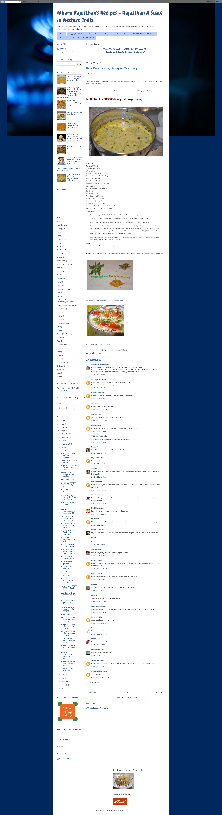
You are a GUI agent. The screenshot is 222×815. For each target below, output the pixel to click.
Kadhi (93, 353)
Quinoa (59, 337)
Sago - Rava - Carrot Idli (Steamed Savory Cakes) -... (69, 468)
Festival (59, 293)
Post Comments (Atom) (130, 698)
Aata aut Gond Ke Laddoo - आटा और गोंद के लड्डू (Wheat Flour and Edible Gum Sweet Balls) (74, 138)
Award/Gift (61, 225)
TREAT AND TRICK (97, 436)
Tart (58, 373)
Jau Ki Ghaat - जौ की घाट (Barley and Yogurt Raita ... (68, 485)
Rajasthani (99, 353)
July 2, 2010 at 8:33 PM (98, 545)
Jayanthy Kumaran (97, 380)
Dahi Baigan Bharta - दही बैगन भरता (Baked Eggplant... (68, 633)
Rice (58, 348)
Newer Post (92, 692)
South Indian (61, 362)
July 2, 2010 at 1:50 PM (98, 503)
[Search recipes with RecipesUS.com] (63, 759)
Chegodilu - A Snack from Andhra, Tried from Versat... (68, 497)
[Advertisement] (82, 772)
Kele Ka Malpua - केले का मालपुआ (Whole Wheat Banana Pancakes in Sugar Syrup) (74, 160)
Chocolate (60, 261)
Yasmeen (94, 639)
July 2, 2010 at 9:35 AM (98, 388)
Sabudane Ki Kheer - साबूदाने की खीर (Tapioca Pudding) (68, 551)
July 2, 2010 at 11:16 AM (99, 464)
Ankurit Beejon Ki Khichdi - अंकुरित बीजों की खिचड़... (68, 539)
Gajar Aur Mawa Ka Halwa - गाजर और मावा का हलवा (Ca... (68, 609)
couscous (60, 268)
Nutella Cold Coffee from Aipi (67, 568)
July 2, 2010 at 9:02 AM (98, 375)
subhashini (94, 414)
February (65, 688)
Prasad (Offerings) (63, 334)
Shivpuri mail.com (97, 671)
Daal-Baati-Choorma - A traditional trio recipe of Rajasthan (74, 103)
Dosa (59, 282)
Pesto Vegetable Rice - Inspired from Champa (68, 602)
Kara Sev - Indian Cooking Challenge (68, 558)
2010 (61, 431)
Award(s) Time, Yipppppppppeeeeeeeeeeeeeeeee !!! (68, 511)
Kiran (93, 447)
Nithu (93, 595)
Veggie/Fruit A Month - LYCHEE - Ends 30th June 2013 (125, 49)
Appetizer (60, 221)
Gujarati (59, 296)
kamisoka (110, 810)
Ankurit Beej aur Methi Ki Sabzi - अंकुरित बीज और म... (68, 504)
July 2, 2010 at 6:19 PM (98, 525)
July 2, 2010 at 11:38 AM (99, 477)
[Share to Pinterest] (126, 350)
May (63, 678)
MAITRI (59, 320)
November (65, 437)
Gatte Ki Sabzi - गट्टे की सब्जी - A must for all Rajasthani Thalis (74, 78)
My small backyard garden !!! (67, 563)
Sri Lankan (60, 366)
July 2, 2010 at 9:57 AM (98, 399)
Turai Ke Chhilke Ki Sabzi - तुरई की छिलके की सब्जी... (68, 640)
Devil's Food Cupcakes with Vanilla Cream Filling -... (68, 619)
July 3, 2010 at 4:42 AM (98, 580)
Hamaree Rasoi (96, 530)
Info (58, 313)
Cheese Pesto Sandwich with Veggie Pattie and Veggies (69, 525)
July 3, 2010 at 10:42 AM (99, 612)
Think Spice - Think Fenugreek (67, 670)
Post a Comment (94, 682)
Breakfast (60, 250)
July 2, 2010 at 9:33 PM (98, 556)
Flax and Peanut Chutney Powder (67, 491)
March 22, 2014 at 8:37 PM (100, 677)
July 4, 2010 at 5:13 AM (98, 645)
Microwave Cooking (63, 323)
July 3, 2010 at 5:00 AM (98, 591)
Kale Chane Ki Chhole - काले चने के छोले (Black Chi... (68, 595)
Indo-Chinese (61, 309)
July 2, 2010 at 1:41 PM (98, 490)
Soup (59, 359)
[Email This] (117, 350)
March (64, 685)
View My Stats (61, 746)
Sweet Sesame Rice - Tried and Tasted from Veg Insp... (68, 518)
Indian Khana (95, 574)
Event (59, 286)
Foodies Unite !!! (66, 614)
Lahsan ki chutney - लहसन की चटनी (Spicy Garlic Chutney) (73, 125)
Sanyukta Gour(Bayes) (98, 364)
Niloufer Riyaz (95, 650)
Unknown (94, 617)
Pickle (59, 330)
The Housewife (96, 495)
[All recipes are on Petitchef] (120, 804)
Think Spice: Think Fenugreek (113, 253)
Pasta (59, 327)
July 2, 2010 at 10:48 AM (99, 431)
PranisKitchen (95, 508)
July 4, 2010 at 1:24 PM (98, 656)
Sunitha (140, 253)
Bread (59, 246)
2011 (61, 427)
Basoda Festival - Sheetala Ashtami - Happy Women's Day (69, 170)
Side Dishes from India (106, 300)
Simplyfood (95, 482)
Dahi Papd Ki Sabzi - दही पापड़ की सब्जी (74, 113)
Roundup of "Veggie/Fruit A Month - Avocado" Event (68, 655)
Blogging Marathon (63, 243)
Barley (59, 232)
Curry (59, 271)
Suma (121, 300)
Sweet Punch (61, 370)
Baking (59, 229)
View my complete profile (65, 52)
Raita (58, 341)
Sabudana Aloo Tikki (68, 480)
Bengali (59, 236)
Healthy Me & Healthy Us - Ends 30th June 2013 (125, 52)
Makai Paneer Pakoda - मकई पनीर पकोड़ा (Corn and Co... (68, 455)
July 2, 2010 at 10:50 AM (99, 442)
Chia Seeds (61, 257)
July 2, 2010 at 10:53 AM (99, 453)
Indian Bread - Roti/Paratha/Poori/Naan (65, 301)
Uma (92, 628)
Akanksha (94, 550)
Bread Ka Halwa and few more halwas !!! (68, 545)
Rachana (94, 425)
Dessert (59, 278)
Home (62, 34)
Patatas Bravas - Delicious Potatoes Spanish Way (68, 581)
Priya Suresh (95, 458)
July (63, 451)
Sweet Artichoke (96, 606)
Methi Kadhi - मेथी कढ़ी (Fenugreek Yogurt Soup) (68, 664)
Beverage (60, 239)
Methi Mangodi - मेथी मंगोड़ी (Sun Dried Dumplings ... (68, 626)
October (65, 441)
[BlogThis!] (120, 350)
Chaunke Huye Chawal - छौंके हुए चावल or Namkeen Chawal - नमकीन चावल (74, 177)
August (64, 447)
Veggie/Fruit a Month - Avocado (144, 81)
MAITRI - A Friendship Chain (143, 34)
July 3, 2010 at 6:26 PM (98, 623)
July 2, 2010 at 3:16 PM (98, 514)
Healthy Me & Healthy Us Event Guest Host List (77, 38)
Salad (59, 352)
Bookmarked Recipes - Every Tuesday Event (111, 34)
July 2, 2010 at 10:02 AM (99, 410)
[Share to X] (122, 350)
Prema (93, 519)
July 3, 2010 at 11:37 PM (99, 634)
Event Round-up (62, 289)
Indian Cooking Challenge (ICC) (67, 305)
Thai (58, 377)
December (65, 434)
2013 (61, 421)
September (65, 444)
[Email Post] (111, 350)
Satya (93, 469)
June (63, 675)
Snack (59, 355)
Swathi (93, 403)
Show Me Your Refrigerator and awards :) (67, 475)
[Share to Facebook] (124, 350)
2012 (61, 424)
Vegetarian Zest (96, 660)
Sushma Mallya (96, 393)
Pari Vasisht (95, 560)
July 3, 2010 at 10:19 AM (99, 601)
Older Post (159, 692)
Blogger (124, 810)
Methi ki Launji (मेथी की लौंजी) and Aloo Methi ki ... (69, 647)
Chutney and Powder (64, 264)
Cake (58, 253)
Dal (58, 275)
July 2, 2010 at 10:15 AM (99, 421)
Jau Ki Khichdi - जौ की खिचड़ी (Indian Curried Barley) (67, 532)
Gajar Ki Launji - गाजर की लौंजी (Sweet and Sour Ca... (69, 588)
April (63, 681)
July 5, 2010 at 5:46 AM (98, 667)
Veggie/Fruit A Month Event (79, 34)
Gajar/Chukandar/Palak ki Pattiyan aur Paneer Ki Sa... (69, 574)
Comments (64, 408)
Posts (62, 404)
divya (93, 584)
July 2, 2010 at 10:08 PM (99, 569)
